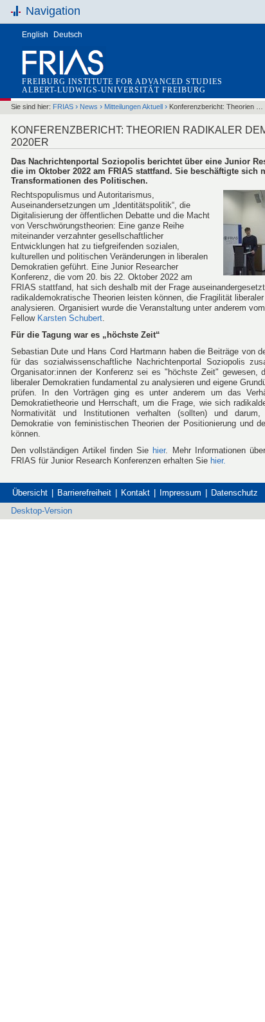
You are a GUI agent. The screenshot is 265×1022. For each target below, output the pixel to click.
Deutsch (67, 34)
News (89, 106)
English (35, 34)
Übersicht (30, 493)
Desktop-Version (41, 510)
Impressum (180, 493)
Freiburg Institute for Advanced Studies (122, 81)
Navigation (53, 10)
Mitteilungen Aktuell (133, 106)
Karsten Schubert (69, 318)
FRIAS (63, 106)
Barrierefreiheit (84, 493)
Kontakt (135, 493)
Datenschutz (234, 493)
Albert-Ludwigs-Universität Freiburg (114, 89)
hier (158, 450)
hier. (218, 460)
